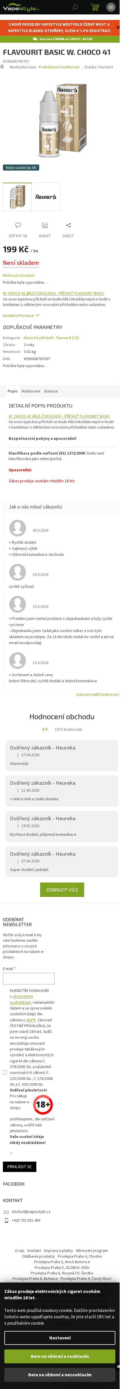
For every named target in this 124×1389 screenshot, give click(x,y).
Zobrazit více (62, 889)
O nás (20, 1251)
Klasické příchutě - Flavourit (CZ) (51, 338)
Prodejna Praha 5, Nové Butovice (62, 1262)
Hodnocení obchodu (62, 716)
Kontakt (34, 1251)
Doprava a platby (58, 1251)
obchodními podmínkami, (21, 999)
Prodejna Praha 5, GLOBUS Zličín (62, 1268)
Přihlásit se (19, 1166)
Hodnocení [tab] (31, 391)
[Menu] (111, 7)
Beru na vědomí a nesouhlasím (60, 1375)
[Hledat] (75, 7)
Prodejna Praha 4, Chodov (80, 1256)
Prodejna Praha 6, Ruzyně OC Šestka (62, 1273)
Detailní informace (18, 316)
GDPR (31, 1020)
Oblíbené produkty (38, 1256)
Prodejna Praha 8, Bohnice (35, 1279)
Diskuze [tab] (51, 391)
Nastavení (60, 1338)
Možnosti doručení (18, 275)
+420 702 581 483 (26, 1220)
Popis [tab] (13, 391)
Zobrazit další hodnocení (97, 695)
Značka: (98, 67)
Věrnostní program (92, 1251)
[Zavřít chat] (118, 1366)
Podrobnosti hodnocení (59, 67)
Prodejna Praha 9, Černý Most (86, 1279)
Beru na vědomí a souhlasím (60, 1356)
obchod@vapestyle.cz (31, 1212)
